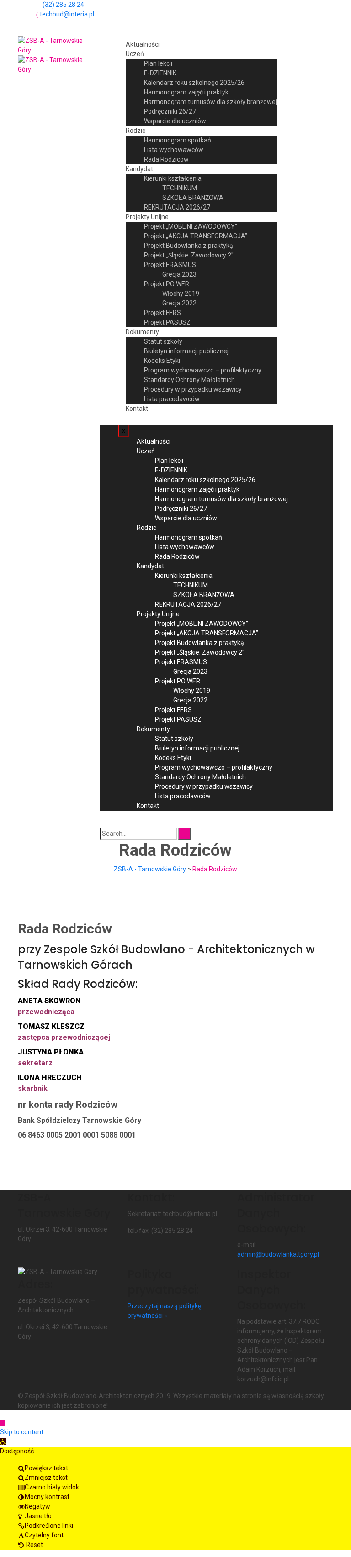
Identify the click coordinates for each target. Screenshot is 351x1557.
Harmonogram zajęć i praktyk (186, 92)
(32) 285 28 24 (63, 4)
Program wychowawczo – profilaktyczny (202, 370)
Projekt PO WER (166, 284)
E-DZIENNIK (160, 73)
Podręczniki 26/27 (170, 111)
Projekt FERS (162, 312)
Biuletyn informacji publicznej (186, 351)
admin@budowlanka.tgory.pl (278, 1254)
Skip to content (21, 1432)
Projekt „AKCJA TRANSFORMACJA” (195, 236)
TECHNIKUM (179, 188)
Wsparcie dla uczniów (175, 121)
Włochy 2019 (180, 293)
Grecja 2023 (179, 274)
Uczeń (135, 54)
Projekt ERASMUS (170, 264)
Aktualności (143, 44)
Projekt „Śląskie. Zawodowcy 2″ (189, 255)
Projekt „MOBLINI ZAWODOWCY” (190, 226)
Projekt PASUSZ (167, 322)
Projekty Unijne (147, 216)
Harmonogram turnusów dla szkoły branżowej (210, 101)
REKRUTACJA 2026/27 (177, 207)
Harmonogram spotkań (177, 140)
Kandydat (139, 169)
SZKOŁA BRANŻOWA (192, 197)
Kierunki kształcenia (173, 178)
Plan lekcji (158, 63)
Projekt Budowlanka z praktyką (188, 245)
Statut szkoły (163, 341)
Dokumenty (142, 332)
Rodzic (135, 130)
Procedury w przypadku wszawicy (193, 389)
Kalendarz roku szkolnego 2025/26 (194, 82)
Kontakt (137, 408)
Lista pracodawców (172, 399)
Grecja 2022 (179, 303)
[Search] (184, 834)
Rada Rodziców (166, 159)
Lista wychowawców (173, 149)
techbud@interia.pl (67, 14)
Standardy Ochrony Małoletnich (189, 379)
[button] (3, 1441)
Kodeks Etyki (162, 360)
